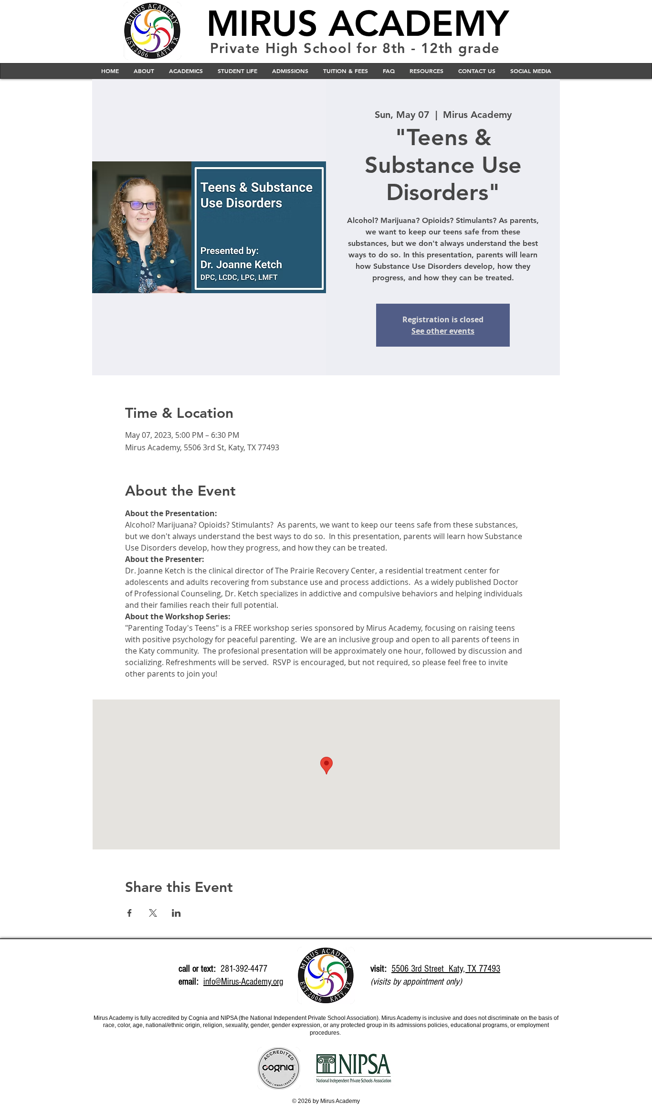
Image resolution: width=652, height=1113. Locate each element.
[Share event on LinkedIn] (176, 913)
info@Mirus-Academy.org (243, 981)
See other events (442, 331)
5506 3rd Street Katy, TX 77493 (445, 969)
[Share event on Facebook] (129, 913)
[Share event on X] (153, 913)
